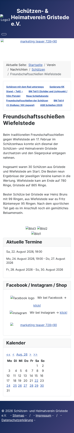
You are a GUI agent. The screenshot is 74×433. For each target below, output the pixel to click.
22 (36, 381)
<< (8, 354)
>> (35, 354)
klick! (37, 305)
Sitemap (18, 415)
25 (15, 385)
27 (25, 385)
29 (36, 385)
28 (31, 385)
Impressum (43, 415)
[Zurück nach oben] (69, 428)
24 (8, 385)
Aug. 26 (22, 354)
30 (42, 385)
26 (20, 385)
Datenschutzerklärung (17, 420)
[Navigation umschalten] (4, 34)
